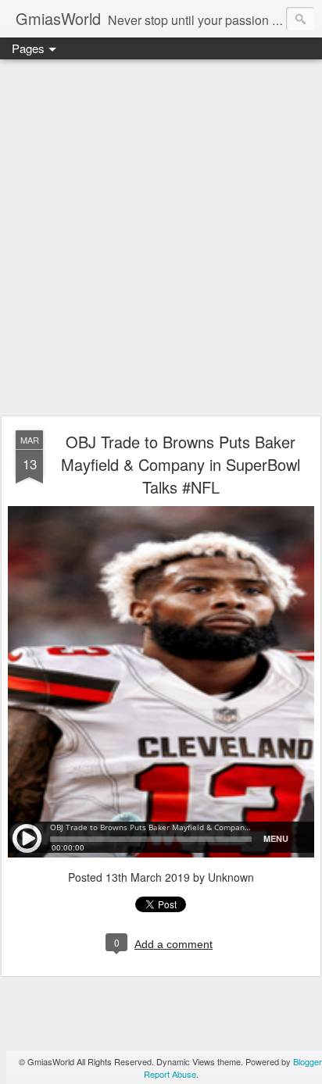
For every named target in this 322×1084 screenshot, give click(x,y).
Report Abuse (170, 1074)
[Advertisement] (161, 238)
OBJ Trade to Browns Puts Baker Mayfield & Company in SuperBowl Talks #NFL (180, 464)
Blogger (307, 1061)
